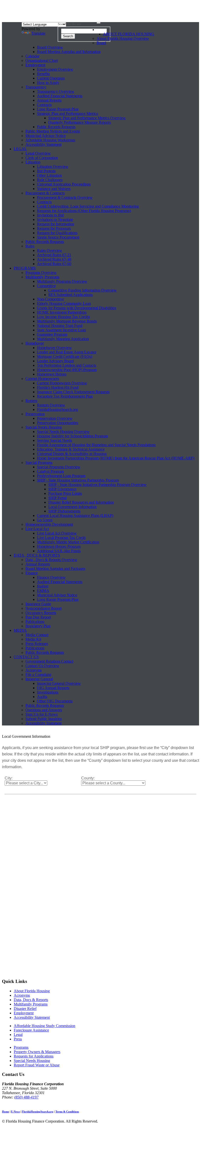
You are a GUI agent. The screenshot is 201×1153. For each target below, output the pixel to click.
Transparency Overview (55, 91)
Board (101, 43)
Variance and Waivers (54, 189)
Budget (42, 586)
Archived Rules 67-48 (54, 259)
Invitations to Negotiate (55, 219)
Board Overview (50, 47)
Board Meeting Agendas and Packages (55, 568)
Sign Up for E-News (41, 714)
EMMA (43, 591)
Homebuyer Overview (54, 348)
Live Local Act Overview (57, 533)
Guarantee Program (52, 334)
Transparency (35, 87)
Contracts (44, 105)
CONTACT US (26, 657)
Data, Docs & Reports (31, 1000)
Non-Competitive (50, 299)
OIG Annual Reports (53, 688)
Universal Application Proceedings (64, 184)
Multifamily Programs (42, 277)
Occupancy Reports (40, 613)
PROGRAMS (25, 268)
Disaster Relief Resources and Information (81, 502)
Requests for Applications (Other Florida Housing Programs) (84, 211)
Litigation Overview (52, 166)
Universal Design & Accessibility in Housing (72, 454)
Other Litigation (49, 175)
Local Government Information (72, 507)
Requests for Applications (33, 1056)
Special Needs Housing (43, 427)
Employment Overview (55, 69)
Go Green (44, 520)
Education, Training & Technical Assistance (71, 449)
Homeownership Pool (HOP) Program (67, 370)
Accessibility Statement (43, 144)
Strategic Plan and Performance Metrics (67, 113)
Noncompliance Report (43, 608)
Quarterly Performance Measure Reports (79, 122)
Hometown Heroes (51, 374)
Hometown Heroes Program (59, 546)
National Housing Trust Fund (59, 325)
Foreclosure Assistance (31, 1030)
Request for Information (55, 224)
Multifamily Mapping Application (63, 339)
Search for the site (69, 24)
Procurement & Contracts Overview (65, 197)
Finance (31, 573)
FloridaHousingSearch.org (57, 409)
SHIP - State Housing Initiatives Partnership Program (78, 480)
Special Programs (38, 462)
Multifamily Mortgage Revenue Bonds (67, 321)
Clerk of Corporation (41, 158)
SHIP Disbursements (64, 511)
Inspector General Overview (59, 683)
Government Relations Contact (49, 661)
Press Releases (36, 644)
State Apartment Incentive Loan (61, 330)
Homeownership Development (49, 524)
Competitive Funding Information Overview (82, 290)
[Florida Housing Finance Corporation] (100, 12)
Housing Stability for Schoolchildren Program (72, 436)
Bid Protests (46, 171)
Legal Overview (38, 153)
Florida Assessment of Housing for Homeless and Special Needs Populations (96, 445)
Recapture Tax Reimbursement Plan (65, 396)
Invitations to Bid (50, 215)
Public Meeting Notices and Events (52, 131)
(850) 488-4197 (26, 1097)
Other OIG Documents (55, 701)
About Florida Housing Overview (123, 38)
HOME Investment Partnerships (62, 312)
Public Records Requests (56, 127)
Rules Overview (49, 250)
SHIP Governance (62, 489)
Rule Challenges (50, 180)
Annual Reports (49, 100)
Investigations (47, 692)
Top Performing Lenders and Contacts (66, 365)
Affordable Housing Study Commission (44, 1026)
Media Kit (33, 639)
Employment (35, 65)
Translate (38, 33)
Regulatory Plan (37, 626)
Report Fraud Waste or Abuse (37, 1065)
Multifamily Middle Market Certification (68, 542)
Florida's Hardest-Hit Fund (57, 387)
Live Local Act (37, 529)
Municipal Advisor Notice (45, 136)
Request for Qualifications (57, 233)
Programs (21, 1047)
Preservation (35, 414)
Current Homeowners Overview (62, 383)
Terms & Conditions (67, 1111)
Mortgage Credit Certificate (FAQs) (64, 356)
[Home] (100, 30)
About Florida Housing (32, 991)
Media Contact (36, 635)
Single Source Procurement (58, 237)
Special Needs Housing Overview (63, 431)
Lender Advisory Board (55, 361)
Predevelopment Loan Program (61, 476)
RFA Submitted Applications (70, 295)
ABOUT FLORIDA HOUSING (128, 34)
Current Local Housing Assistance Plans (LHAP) (75, 515)
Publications (34, 621)
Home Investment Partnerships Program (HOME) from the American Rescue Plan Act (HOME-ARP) (115, 458)
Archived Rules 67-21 (54, 255)
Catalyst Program (50, 471)
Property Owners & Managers (37, 1052)
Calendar (32, 56)
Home (5, 1111)
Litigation (32, 162)
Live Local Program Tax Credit (61, 538)
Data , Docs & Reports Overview (51, 560)
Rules (29, 246)
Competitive (46, 286)
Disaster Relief (25, 1008)
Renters (31, 401)
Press (18, 1039)
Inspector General (39, 679)
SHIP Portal (57, 498)
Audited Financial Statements (59, 96)
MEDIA (20, 630)
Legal (18, 1034)
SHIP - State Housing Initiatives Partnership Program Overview (97, 485)
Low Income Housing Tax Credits (63, 317)
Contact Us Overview (42, 666)
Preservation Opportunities (57, 423)
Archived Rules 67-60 (54, 264)
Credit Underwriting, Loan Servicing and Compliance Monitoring (88, 206)
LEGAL (20, 149)
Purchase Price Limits (65, 493)
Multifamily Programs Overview (62, 281)
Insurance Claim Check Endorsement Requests (73, 392)
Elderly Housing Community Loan (64, 303)
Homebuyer (34, 343)
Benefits (43, 74)
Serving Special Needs (54, 440)
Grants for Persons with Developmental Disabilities (76, 308)
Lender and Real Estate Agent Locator (66, 352)
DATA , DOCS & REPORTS (37, 555)
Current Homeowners (42, 378)
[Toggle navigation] (98, 23)
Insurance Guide (38, 604)
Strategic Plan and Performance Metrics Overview (87, 118)
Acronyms (33, 670)
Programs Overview (41, 272)
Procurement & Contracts (45, 193)
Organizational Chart (41, 60)
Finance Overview (51, 577)
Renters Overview (51, 405)
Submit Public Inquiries (43, 719)
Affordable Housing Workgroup (50, 140)
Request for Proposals (54, 228)
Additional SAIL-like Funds (59, 551)
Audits (42, 697)
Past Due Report (38, 617)
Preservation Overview (55, 418)
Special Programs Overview (58, 467)
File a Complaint (38, 674)
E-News (15, 1111)
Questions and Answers (43, 710)
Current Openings (51, 78)
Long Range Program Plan (57, 109)
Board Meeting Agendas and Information (68, 52)
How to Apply (48, 82)
